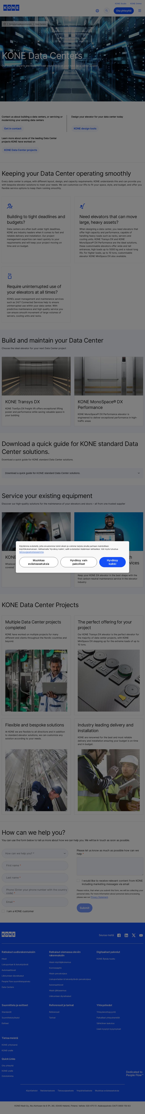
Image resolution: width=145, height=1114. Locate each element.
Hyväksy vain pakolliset (79, 562)
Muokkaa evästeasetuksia (38, 562)
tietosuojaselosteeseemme (31, 552)
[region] (72, 557)
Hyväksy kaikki (112, 562)
